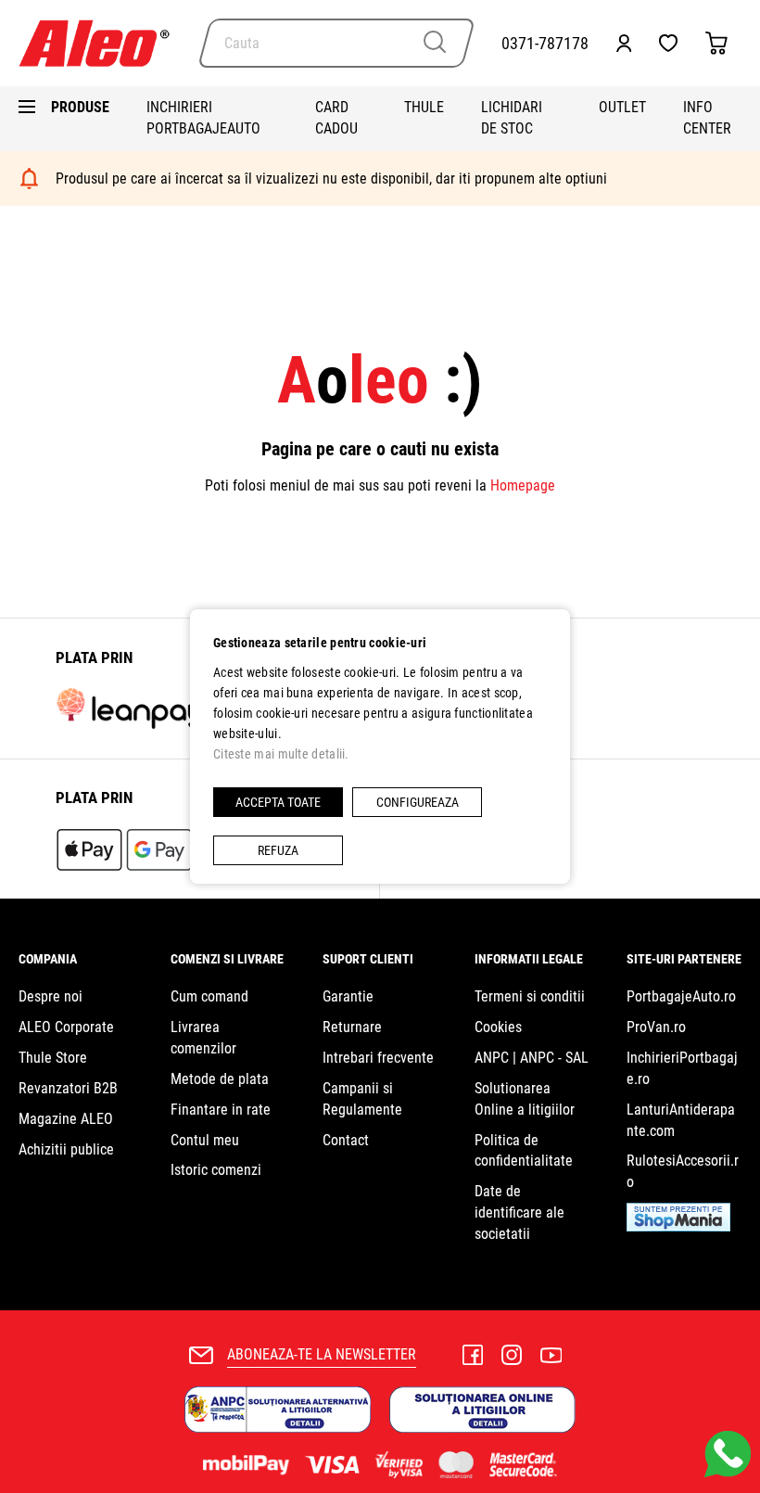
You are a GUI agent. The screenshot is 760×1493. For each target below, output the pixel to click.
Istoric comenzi (216, 1170)
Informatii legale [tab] (529, 958)
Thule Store (53, 1057)
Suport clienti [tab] (368, 958)
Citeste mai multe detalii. (281, 753)
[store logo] (102, 43)
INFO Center (707, 117)
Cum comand (209, 996)
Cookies (498, 1027)
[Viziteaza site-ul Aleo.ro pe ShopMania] (678, 1226)
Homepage (522, 485)
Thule (424, 107)
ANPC (492, 1057)
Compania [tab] (48, 958)
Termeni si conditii (530, 996)
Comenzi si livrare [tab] (227, 958)
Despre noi (50, 996)
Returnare (352, 1027)
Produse (80, 107)
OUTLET (622, 107)
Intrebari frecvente (378, 1057)
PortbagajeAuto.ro (681, 996)
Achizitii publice (66, 1149)
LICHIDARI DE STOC (511, 117)
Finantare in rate (221, 1109)
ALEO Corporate (66, 1027)
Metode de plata (220, 1079)
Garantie (348, 996)
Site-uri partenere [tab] (684, 958)
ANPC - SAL (554, 1057)
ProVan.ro (656, 1027)
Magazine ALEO (66, 1119)
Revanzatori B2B (68, 1088)
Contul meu (205, 1140)
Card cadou (336, 117)
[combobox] (336, 43)
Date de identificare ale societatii (519, 1212)
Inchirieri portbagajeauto (203, 117)
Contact (346, 1140)
